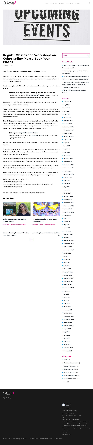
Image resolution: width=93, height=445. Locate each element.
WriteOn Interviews (71, 375)
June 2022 (67, 259)
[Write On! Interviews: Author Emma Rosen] (17, 209)
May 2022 (66, 262)
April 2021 (67, 303)
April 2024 (67, 190)
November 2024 (69, 168)
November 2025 (69, 130)
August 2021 (67, 291)
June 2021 (67, 297)
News (11, 65)
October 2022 (68, 247)
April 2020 (67, 341)
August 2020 (67, 329)
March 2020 (67, 344)
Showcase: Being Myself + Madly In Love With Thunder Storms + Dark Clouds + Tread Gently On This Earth (75, 84)
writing (26, 193)
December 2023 (68, 202)
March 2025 (67, 155)
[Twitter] (4, 398)
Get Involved (69, 3)
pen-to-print (15, 193)
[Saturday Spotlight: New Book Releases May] (46, 209)
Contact (77, 3)
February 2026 (68, 120)
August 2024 (67, 177)
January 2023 (68, 237)
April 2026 (67, 114)
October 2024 (68, 171)
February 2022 (68, 272)
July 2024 (66, 180)
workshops (21, 193)
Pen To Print (53, 3)
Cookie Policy (58, 439)
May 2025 (67, 149)
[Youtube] (10, 398)
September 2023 (69, 212)
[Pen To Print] (9, 3)
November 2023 (69, 206)
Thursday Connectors (72, 363)
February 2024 (68, 196)
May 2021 (66, 300)
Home (47, 3)
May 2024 (67, 187)
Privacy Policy (33, 439)
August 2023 (67, 215)
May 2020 (67, 338)
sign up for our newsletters (29, 133)
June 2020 (67, 335)
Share (70, 434)
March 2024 (67, 193)
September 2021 (69, 288)
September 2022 (69, 250)
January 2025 (68, 161)
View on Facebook (65, 434)
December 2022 (68, 240)
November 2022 (69, 243)
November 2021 (68, 281)
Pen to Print (68, 404)
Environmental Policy (45, 439)
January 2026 (68, 124)
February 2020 (68, 348)
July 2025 (66, 142)
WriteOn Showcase (71, 378)
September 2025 (69, 136)
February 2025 (68, 158)
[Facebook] (6, 398)
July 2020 (66, 332)
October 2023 (68, 209)
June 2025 (67, 146)
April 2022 (67, 265)
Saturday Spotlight (71, 372)
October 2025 (68, 133)
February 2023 (68, 234)
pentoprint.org (37, 135)
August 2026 (67, 101)
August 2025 (67, 139)
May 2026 (67, 111)
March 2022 (67, 269)
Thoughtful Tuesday (71, 366)
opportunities (9, 193)
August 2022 (67, 253)
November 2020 (69, 319)
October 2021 (68, 284)
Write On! (61, 3)
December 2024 (69, 165)
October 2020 (68, 322)
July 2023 (66, 218)
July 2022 (66, 256)
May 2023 (66, 224)
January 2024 (68, 199)
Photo (66, 432)
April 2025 (67, 152)
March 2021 (67, 307)
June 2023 (67, 221)
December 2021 (68, 278)
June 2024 (67, 183)
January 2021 (68, 313)
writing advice (32, 193)
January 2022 (68, 275)
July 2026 (66, 105)
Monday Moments (71, 369)
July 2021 (66, 294)
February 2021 (68, 310)
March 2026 (67, 117)
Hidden (67, 360)
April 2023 (67, 228)
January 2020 (68, 351)
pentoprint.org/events (35, 95)
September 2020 (69, 325)
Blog (66, 382)
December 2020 (69, 316)
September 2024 (69, 174)
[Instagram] (8, 398)
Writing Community (40, 193)
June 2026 (67, 108)
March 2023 (67, 231)
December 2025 (69, 127)
